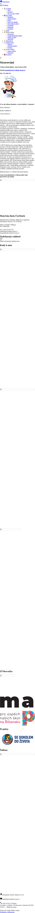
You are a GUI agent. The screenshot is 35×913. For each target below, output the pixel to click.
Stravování (10, 34)
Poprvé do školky (12, 22)
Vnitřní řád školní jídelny (14, 35)
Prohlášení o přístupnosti (7, 912)
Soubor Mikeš (11, 51)
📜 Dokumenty (8, 41)
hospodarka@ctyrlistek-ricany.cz (15, 70)
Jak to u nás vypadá (13, 13)
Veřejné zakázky (12, 46)
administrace (5, 2)
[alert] (17, 240)
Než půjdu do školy (13, 24)
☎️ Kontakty (7, 54)
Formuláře (10, 25)
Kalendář (10, 29)
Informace (10, 27)
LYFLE (10, 905)
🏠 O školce (7, 8)
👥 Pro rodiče (8, 15)
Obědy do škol (11, 37)
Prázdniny (10, 17)
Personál (10, 12)
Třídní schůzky (11, 19)
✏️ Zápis (6, 30)
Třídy (9, 10)
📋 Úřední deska (9, 42)
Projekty (9, 47)
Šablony (9, 44)
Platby (9, 20)
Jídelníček (10, 39)
